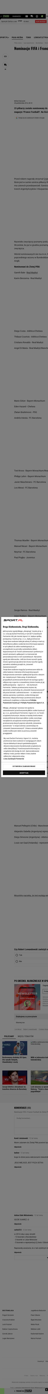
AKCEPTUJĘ (24, 773)
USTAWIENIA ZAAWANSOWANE (24, 766)
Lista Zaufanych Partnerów (13, 759)
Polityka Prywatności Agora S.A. (32, 703)
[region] (24, 697)
